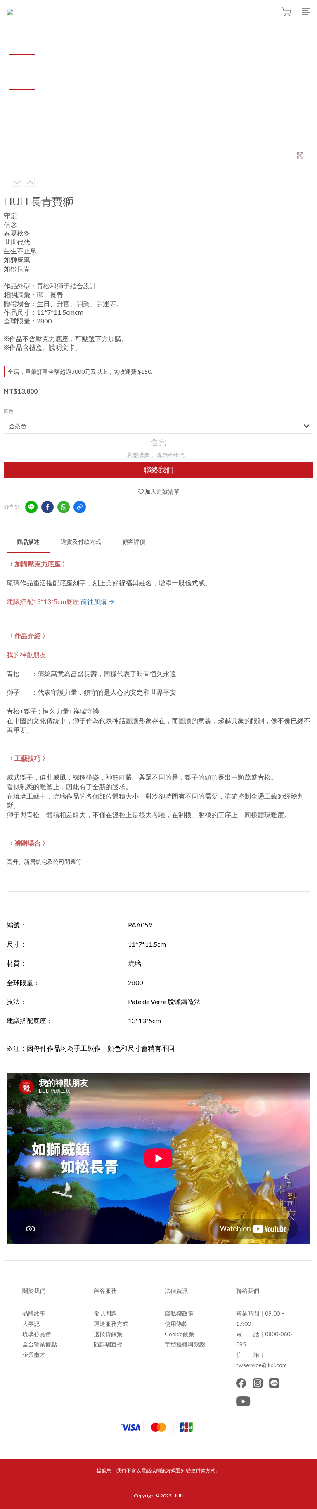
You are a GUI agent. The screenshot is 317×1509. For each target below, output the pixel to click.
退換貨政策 (108, 1333)
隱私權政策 (179, 1313)
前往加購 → (97, 601)
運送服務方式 (111, 1323)
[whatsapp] (63, 507)
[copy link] (79, 507)
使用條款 (176, 1323)
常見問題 (105, 1313)
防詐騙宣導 (108, 1344)
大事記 (31, 1323)
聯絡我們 (158, 470)
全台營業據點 (39, 1344)
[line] (31, 507)
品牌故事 (33, 1313)
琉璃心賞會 (36, 1333)
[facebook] (47, 507)
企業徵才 (33, 1354)
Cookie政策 (179, 1333)
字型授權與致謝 (185, 1344)
